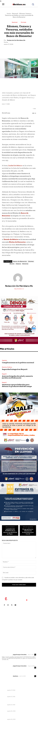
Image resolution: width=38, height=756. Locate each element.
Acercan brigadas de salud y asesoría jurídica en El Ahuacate (17, 377)
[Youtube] (15, 605)
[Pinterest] (19, 50)
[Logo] (19, 598)
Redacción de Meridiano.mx (16, 40)
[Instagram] (8, 605)
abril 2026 (6, 744)
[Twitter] (14, 50)
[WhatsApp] (23, 50)
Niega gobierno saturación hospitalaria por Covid (28, 531)
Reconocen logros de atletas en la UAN (16, 708)
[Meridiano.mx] (19, 4)
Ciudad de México (15, 165)
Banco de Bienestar (20, 261)
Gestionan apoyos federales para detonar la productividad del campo (17, 385)
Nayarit (4, 374)
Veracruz (25, 264)
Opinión (4, 360)
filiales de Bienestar (17, 242)
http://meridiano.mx (19, 288)
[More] (28, 50)
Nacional (15, 13)
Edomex (31, 261)
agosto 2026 (7, 732)
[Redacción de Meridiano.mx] (19, 278)
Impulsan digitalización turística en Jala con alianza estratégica (17, 687)
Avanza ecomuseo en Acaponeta (14, 694)
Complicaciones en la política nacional (18, 362)
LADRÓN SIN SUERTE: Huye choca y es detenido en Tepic (10, 531)
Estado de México (11, 239)
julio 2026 (6, 735)
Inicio (9, 13)
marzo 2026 (7, 747)
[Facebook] (10, 50)
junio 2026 (6, 738)
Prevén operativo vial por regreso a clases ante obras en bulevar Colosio (18, 701)
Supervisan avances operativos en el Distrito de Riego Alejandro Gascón (19, 716)
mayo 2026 (6, 741)
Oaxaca (18, 264)
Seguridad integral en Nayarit (14, 369)
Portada (23, 22)
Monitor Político (7, 367)
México (12, 264)
